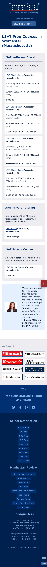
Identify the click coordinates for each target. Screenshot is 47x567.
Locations (23, 487)
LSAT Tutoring (12, 228)
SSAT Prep (23, 452)
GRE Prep (23, 436)
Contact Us (23, 507)
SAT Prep (23, 444)
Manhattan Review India (23, 491)
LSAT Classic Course (15, 75)
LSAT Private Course (15, 267)
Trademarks (23, 495)
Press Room (23, 483)
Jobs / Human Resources (23, 474)
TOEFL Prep (23, 461)
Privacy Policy (23, 499)
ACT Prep (23, 448)
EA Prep (23, 432)
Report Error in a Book (23, 503)
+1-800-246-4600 (28, 539)
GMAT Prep (23, 428)
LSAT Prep (23, 440)
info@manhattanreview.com (24, 534)
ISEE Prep (23, 457)
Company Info (23, 478)
